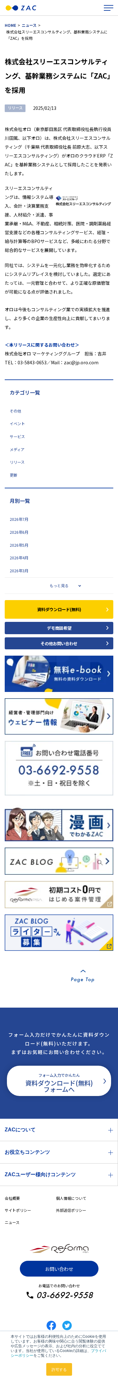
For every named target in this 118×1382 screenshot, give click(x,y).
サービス (17, 436)
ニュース (29, 25)
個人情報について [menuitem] (71, 1198)
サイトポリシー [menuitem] (18, 1210)
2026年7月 (19, 519)
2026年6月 (19, 532)
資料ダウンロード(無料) (59, 609)
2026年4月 (19, 558)
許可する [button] (59, 1369)
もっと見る (59, 585)
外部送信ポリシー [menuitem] (71, 1210)
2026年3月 (19, 571)
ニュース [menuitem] (12, 1222)
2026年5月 (19, 545)
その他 (15, 411)
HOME (10, 25)
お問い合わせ (59, 1269)
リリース (17, 462)
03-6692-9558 (64, 1295)
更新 (13, 475)
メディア (17, 449)
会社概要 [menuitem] (12, 1198)
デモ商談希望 (59, 628)
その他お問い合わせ (59, 643)
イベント (17, 423)
